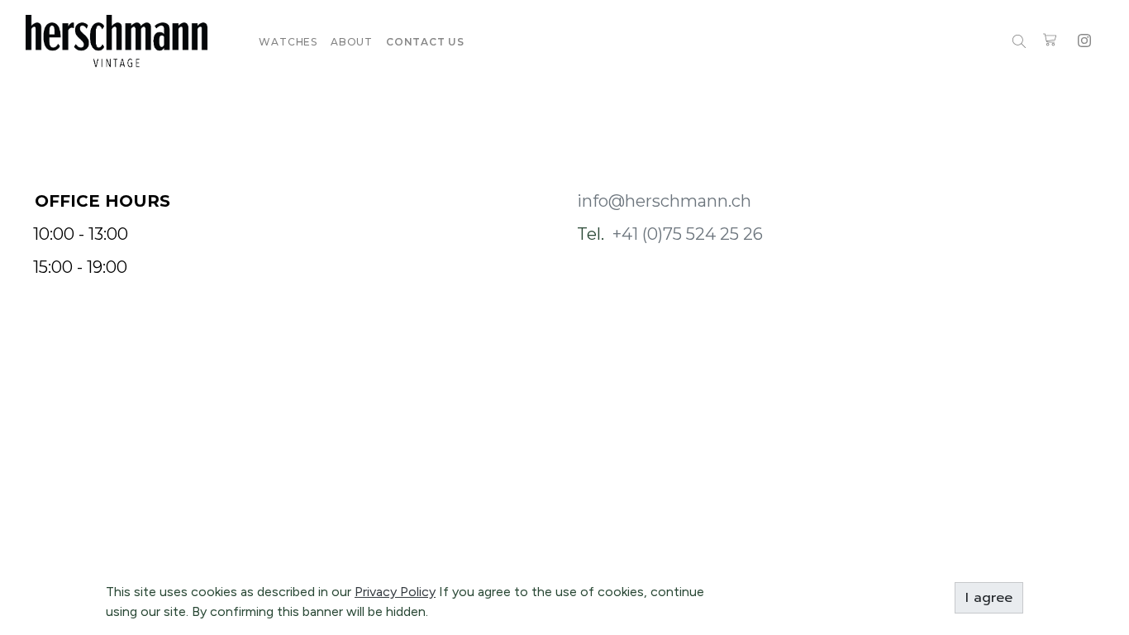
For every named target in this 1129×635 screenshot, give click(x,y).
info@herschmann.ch (664, 201)
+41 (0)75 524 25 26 (687, 234)
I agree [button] (988, 598)
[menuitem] (288, 41)
